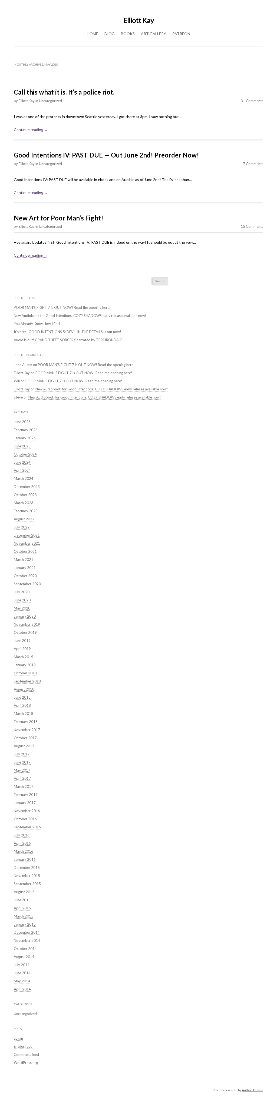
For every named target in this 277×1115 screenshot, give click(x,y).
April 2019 (22, 649)
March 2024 (23, 478)
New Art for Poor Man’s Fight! (58, 218)
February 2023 (26, 511)
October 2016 (25, 819)
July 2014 (21, 965)
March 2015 (23, 916)
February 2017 (26, 794)
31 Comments (252, 101)
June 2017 (22, 762)
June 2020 (22, 600)
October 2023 (25, 495)
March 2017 (23, 786)
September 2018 (27, 681)
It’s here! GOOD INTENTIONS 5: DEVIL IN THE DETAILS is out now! (67, 332)
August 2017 (24, 746)
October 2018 (25, 673)
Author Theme (252, 1090)
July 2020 (21, 592)
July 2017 (21, 754)
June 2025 (22, 446)
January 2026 (25, 438)
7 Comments (253, 164)
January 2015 (25, 924)
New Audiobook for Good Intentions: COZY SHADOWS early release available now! (80, 315)
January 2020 (25, 616)
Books (128, 33)
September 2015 (27, 884)
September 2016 (27, 827)
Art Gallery (153, 33)
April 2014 (22, 989)
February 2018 (26, 721)
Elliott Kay (138, 20)
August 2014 (24, 957)
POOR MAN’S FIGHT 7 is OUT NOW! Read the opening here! (62, 307)
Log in (18, 1038)
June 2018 (22, 697)
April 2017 (22, 778)
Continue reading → (31, 129)
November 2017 (27, 730)
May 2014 (22, 981)
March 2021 (23, 559)
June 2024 (22, 462)
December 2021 (27, 535)
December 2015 (27, 867)
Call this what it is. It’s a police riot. (64, 92)
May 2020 (22, 608)
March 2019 (23, 657)
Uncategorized (50, 101)
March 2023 (23, 503)
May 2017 (22, 770)
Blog (109, 33)
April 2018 (22, 705)
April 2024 (22, 470)
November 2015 (27, 875)
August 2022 (24, 519)
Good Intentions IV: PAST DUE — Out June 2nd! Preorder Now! (106, 155)
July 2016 (21, 835)
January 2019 (25, 665)
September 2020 (27, 584)
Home (92, 33)
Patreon (181, 33)
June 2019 (22, 640)
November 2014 (27, 940)
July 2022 (21, 527)
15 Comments (252, 226)
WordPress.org (26, 1062)
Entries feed (23, 1046)
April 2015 (22, 908)
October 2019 (25, 632)
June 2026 (22, 422)
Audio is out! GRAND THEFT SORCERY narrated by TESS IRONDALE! (69, 340)
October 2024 (25, 454)
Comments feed (26, 1054)
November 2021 (27, 543)
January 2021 (25, 567)
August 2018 (24, 689)
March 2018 (23, 713)
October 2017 (25, 738)
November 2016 (27, 811)
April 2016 (22, 843)
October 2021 (25, 551)
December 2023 (27, 486)
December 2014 (27, 932)
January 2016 (25, 859)
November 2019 (27, 624)
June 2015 (22, 900)
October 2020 (25, 576)
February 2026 (26, 430)
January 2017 (25, 803)
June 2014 (22, 973)
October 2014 (25, 948)
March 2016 (23, 851)
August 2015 (24, 892)
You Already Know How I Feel (37, 324)
